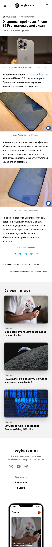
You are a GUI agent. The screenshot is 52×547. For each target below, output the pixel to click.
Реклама (20, 487)
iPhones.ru (30, 248)
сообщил (39, 74)
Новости (8, 328)
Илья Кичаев (11, 17)
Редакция (21, 482)
